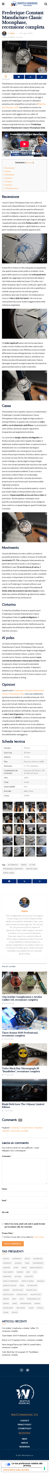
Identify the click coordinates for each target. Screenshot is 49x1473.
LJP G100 (18, 1276)
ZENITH (15, 1312)
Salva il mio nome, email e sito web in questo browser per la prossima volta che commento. (25, 1225)
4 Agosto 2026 (8, 1039)
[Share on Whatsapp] (41, 77)
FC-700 (32, 865)
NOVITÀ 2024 (31, 869)
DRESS (24, 865)
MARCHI (24, 1442)
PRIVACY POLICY (24, 1424)
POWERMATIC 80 (33, 1299)
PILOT (22, 1299)
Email (5, 1200)
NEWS (24, 1439)
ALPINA (6, 1259)
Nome (5, 1189)
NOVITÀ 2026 (36, 1294)
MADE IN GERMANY (10, 1281)
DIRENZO (6, 1268)
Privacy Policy (8, 1233)
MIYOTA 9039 (32, 1285)
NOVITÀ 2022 (18, 1290)
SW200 (37, 1303)
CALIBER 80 (37, 1259)
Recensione (9, 167)
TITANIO (40, 1308)
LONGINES (29, 1276)
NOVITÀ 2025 (22, 1294)
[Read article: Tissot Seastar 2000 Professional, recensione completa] (24, 1018)
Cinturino (7, 178)
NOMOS (6, 1290)
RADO (15, 1303)
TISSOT (31, 1308)
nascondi (29, 162)
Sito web (5, 1212)
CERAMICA (7, 1263)
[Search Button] (45, 4)
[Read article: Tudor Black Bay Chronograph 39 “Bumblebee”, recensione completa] (24, 1054)
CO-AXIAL (18, 1263)
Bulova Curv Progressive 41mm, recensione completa (22, 1340)
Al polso (7, 181)
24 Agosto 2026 (8, 1003)
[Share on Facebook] (18, 77)
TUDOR (5, 1312)
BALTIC (27, 1259)
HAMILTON (7, 1276)
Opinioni (7, 184)
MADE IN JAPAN (28, 1281)
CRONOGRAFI (38, 1263)
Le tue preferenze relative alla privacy (27, 1464)
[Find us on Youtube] (27, 1370)
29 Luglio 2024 (26, 33)
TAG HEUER (20, 1308)
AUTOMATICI (13, 865)
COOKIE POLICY (24, 1428)
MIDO (22, 1285)
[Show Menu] (3, 4)
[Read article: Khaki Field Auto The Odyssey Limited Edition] (24, 1090)
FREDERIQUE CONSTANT (13, 869)
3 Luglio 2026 (8, 1111)
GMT (28, 1272)
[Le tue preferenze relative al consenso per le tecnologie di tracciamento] (44, 1468)
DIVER (16, 1268)
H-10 (35, 1272)
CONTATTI (24, 1420)
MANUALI (40, 1281)
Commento (7, 1156)
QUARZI (6, 1303)
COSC (27, 1263)
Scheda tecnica (10, 188)
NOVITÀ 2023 (32, 1290)
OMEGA (6, 1299)
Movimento (8, 174)
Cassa (6, 171)
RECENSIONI (24, 1446)
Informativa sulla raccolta (16, 1469)
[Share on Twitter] (30, 77)
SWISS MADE (8, 873)
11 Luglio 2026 (8, 1075)
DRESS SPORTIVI (36, 1268)
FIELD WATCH (8, 1272)
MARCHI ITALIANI (9, 1285)
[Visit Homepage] (24, 4)
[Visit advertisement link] (24, 889)
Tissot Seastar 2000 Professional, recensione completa (23, 1335)
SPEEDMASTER (25, 1303)
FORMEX (20, 1272)
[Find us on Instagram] (21, 1370)
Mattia (12, 33)
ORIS (14, 1299)
